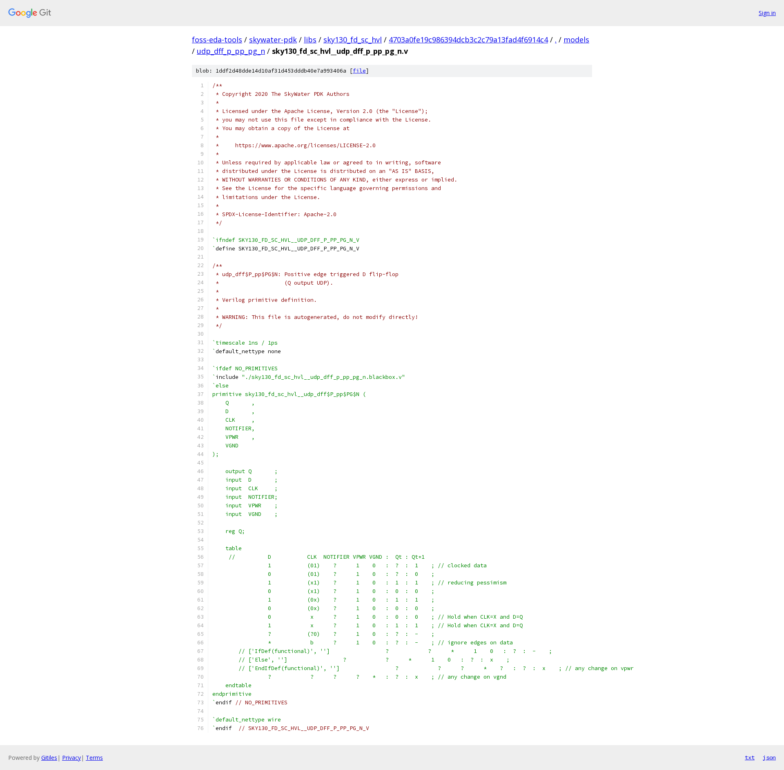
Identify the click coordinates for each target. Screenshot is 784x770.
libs (310, 39)
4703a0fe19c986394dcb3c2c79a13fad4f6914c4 (468, 39)
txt (750, 757)
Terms (94, 757)
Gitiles (49, 757)
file (359, 70)
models (576, 39)
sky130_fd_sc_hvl (352, 39)
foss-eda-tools (217, 39)
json (769, 757)
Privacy (71, 757)
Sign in (767, 13)
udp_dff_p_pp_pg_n (231, 51)
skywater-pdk (273, 39)
